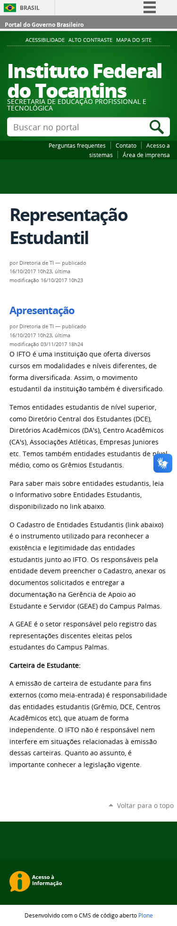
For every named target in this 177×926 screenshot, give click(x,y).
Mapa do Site (134, 40)
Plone (145, 915)
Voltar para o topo (145, 805)
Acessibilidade (45, 40)
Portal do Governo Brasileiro (44, 25)
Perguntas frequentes (77, 145)
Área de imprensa (146, 154)
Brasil (30, 8)
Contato (126, 145)
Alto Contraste (90, 40)
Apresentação (42, 310)
